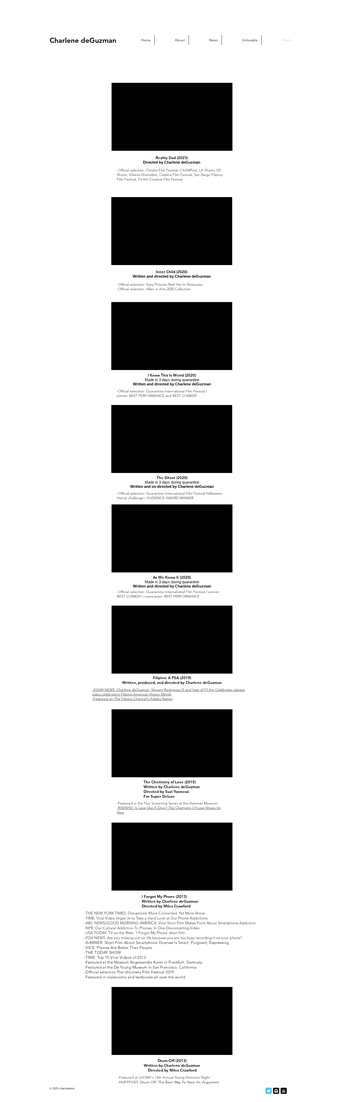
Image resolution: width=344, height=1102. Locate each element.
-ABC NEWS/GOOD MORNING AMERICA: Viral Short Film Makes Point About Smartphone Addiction (170, 923)
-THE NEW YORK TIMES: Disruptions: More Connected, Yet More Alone (144, 913)
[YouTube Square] (284, 1091)
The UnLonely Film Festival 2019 (145, 972)
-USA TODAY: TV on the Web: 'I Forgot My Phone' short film (134, 932)
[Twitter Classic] (268, 1091)
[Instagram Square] (276, 1091)
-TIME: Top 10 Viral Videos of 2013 (115, 957)
